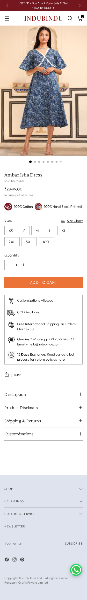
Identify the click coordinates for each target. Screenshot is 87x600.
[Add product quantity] (23, 265)
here (61, 359)
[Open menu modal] (7, 18)
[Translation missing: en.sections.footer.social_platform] (7, 560)
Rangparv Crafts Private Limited (26, 582)
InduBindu (36, 578)
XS (10, 230)
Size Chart (75, 221)
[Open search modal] (70, 18)
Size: (8, 220)
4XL (46, 241)
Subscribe (74, 543)
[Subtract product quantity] (9, 265)
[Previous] (7, 5)
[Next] (79, 5)
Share (16, 375)
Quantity (11, 255)
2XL (11, 241)
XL (63, 230)
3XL (29, 241)
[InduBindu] (43, 18)
